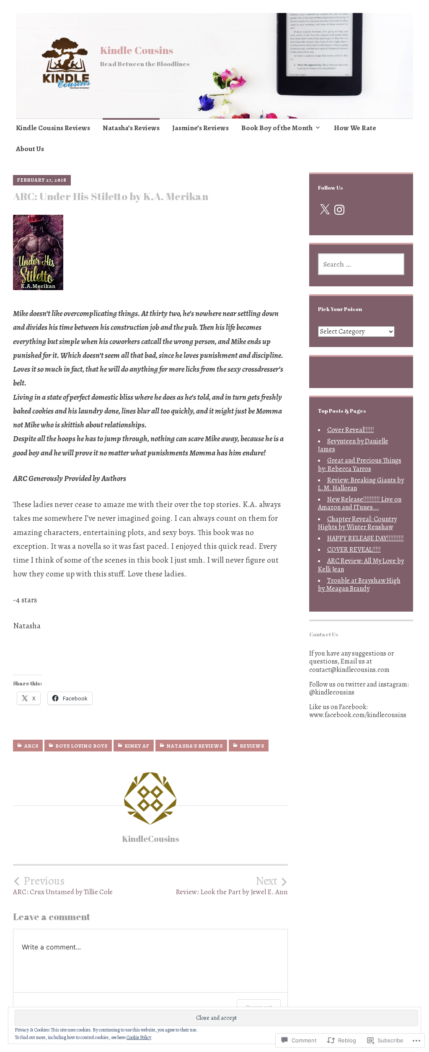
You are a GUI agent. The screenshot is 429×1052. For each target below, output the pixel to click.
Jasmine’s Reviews (200, 128)
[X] (324, 209)
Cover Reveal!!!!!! (350, 430)
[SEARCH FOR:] (361, 264)
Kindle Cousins (136, 50)
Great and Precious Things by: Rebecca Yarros (359, 464)
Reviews (252, 746)
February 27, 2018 (42, 180)
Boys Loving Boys (82, 746)
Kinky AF (137, 746)
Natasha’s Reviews (131, 128)
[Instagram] (339, 209)
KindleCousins (150, 838)
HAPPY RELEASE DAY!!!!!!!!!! (365, 538)
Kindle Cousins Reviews (53, 128)
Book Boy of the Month (277, 128)
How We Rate (355, 128)
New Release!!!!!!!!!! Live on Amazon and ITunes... (359, 503)
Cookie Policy (139, 1037)
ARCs (31, 746)
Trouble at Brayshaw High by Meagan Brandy (359, 584)
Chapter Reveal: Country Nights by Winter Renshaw (357, 523)
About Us (30, 149)
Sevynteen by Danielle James (353, 445)
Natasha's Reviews (195, 746)
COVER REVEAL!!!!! (354, 549)
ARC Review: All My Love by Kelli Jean (361, 565)
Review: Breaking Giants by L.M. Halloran (361, 484)
